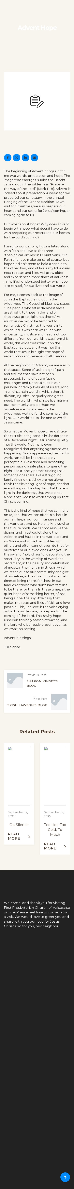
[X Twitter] (16, 157)
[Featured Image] (19, 776)
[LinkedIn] (25, 157)
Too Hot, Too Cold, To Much (55, 830)
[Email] (34, 157)
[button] (19, 836)
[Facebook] (7, 157)
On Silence (19, 825)
